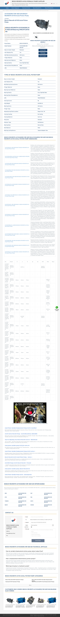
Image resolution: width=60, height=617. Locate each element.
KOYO (32, 501)
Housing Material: (8, 117)
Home (7, 8)
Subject (27, 522)
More (30, 585)
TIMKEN (6, 501)
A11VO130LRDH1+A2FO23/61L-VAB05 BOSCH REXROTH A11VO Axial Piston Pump (17, 157)
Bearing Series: (7, 106)
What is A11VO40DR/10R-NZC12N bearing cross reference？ (42, 46)
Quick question (26, 526)
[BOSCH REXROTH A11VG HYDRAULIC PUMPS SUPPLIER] (7, 3)
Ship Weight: (7, 103)
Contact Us (9, 615)
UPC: (6, 68)
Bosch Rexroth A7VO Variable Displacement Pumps (50, 8)
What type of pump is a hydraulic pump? (17, 566)
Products (7, 10)
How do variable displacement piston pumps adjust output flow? (24, 551)
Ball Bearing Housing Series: (11, 55)
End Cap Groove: (8, 100)
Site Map (14, 615)
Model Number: (8, 46)
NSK (6, 493)
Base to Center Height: (10, 50)
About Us (4, 615)
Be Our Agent (43, 56)
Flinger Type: (7, 108)
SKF (31, 493)
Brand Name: (8, 43)
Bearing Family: (8, 63)
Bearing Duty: (7, 125)
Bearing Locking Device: (10, 130)
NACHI (6, 505)
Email (26, 517)
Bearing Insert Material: (10, 60)
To (26, 519)
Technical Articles (26, 8)
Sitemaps (18, 615)
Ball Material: (7, 127)
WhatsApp (43, 53)
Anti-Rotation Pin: (9, 52)
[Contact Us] (57, 308)
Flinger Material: (8, 57)
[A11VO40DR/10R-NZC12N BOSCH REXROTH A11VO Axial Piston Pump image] (42, 23)
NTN (6, 497)
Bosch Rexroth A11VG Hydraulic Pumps (38, 8)
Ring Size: (6, 119)
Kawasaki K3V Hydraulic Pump (30, 11)
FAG (31, 497)
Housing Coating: (8, 114)
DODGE (32, 505)
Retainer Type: (7, 122)
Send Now (38, 540)
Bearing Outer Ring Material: (11, 65)
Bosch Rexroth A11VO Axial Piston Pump (17, 10)
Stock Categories (15, 8)
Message (27, 529)
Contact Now (43, 50)
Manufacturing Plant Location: (11, 111)
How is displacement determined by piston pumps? (20, 558)
